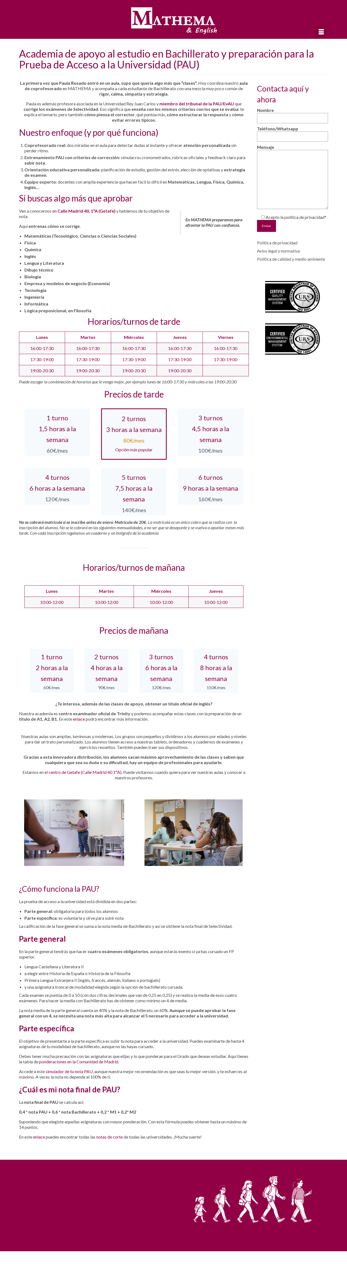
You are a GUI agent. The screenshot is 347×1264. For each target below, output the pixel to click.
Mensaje (265, 147)
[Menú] (321, 32)
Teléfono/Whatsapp (277, 128)
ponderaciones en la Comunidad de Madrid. (79, 1061)
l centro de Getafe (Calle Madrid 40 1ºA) (84, 772)
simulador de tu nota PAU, (70, 1071)
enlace (79, 718)
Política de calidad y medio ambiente (291, 258)
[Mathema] (173, 21)
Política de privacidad (277, 242)
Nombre (265, 110)
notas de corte (109, 1136)
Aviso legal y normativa (278, 250)
